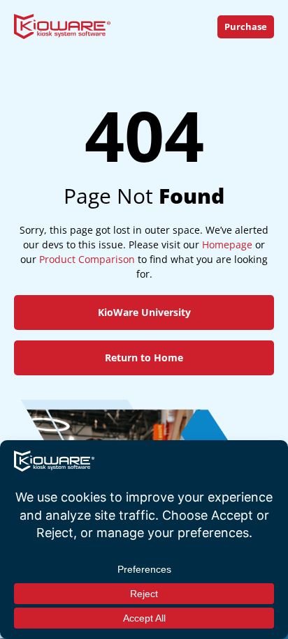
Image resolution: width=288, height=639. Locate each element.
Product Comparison (87, 259)
